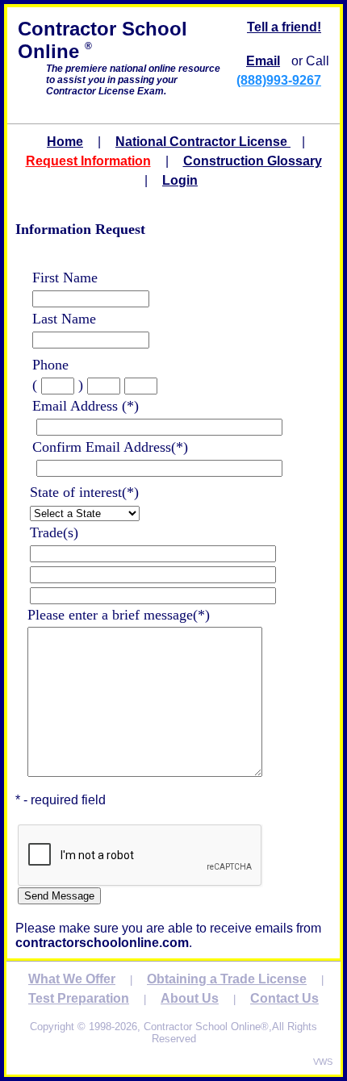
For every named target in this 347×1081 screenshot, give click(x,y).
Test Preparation (78, 998)
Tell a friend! (284, 27)
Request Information (88, 161)
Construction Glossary (252, 161)
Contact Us (284, 998)
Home (65, 141)
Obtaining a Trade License (227, 979)
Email (263, 61)
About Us (190, 998)
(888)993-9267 (278, 80)
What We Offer (71, 979)
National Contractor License (203, 141)
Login (180, 180)
